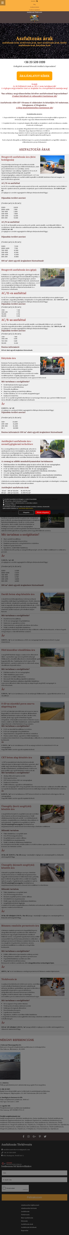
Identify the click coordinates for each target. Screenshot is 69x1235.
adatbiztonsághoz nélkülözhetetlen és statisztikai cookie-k (20, 503)
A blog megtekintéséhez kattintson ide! (34, 107)
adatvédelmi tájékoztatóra (26, 508)
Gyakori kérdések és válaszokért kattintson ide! (34, 96)
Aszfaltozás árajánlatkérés (34, 10)
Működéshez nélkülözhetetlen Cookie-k (15, 501)
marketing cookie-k (10, 505)
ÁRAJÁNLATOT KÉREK (34, 76)
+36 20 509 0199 (34, 62)
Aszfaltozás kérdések (34, 7)
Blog (34, 4)
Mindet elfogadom (43, 512)
